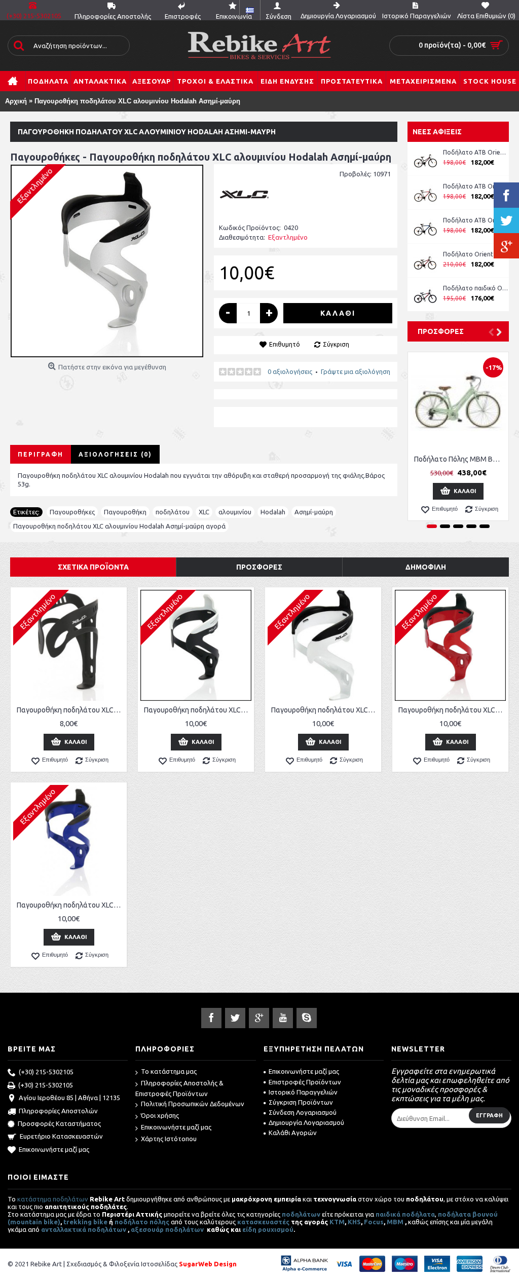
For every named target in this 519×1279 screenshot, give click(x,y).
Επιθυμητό (284, 344)
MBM (395, 1221)
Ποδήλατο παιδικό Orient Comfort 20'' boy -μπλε (476, 288)
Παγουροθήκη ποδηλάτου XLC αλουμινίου (70, 710)
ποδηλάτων (301, 1214)
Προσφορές (441, 331)
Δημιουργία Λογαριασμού (306, 1122)
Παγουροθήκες (72, 511)
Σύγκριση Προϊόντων (301, 1102)
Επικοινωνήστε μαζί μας (54, 1149)
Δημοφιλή (425, 567)
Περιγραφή (40, 454)
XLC (204, 511)
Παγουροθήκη (125, 511)
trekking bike (85, 1221)
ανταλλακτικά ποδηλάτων (83, 1229)
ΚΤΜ (337, 1221)
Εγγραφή (489, 1115)
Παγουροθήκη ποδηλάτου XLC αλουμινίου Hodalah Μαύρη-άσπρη (197, 710)
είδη (250, 1229)
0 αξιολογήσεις (290, 371)
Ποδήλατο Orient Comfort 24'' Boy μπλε (476, 254)
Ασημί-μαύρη (313, 511)
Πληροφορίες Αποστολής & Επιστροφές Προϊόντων (179, 1088)
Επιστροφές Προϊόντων (305, 1081)
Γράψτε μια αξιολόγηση (355, 371)
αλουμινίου (234, 511)
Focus (374, 1221)
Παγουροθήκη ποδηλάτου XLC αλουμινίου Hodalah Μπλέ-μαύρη (70, 905)
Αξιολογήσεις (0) (115, 454)
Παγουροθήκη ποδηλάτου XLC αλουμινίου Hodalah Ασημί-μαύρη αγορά (119, 526)
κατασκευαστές (263, 1221)
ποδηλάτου (173, 511)
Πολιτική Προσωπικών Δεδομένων (192, 1103)
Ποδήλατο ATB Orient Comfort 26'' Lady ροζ (476, 152)
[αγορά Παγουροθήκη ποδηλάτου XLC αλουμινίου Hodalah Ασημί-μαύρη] (107, 261)
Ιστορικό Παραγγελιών (303, 1092)
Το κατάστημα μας (169, 1071)
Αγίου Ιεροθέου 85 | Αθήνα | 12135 (69, 1097)
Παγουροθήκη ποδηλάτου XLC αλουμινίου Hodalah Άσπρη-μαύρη (325, 710)
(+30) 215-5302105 (46, 1071)
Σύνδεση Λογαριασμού (303, 1112)
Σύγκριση (336, 344)
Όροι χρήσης (160, 1115)
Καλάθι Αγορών (293, 1132)
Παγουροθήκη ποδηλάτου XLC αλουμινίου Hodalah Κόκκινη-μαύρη (452, 710)
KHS (354, 1221)
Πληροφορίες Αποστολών (58, 1110)
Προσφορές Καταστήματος (59, 1123)
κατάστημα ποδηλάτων (52, 1198)
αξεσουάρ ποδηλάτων (168, 1229)
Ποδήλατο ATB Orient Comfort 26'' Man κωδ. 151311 (476, 186)
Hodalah (273, 511)
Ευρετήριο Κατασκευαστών (61, 1136)
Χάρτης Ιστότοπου (169, 1138)
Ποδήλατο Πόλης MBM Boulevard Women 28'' (460, 459)
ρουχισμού (275, 1229)
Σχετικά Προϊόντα (93, 567)
